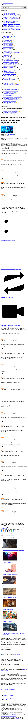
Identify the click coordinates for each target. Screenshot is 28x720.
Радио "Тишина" (10, 102)
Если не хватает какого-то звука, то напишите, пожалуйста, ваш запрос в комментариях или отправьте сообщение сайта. (12, 660)
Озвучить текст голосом (11, 29)
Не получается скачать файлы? (8, 689)
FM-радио (8, 75)
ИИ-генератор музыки (11, 28)
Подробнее (18, 718)
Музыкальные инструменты (12, 52)
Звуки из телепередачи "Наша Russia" (13, 108)
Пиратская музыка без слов (10, 597)
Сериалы (7, 56)
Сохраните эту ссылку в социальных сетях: (11, 529)
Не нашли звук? (12, 84)
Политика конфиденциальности (8, 716)
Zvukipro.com (15, 714)
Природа (8, 43)
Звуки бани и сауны (8, 609)
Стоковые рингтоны (10, 67)
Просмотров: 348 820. (6, 649)
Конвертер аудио (12, 15)
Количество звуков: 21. (6, 135)
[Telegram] (5, 531)
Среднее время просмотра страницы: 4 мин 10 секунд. (14, 138)
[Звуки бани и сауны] (9, 606)
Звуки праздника (7, 621)
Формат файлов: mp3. (6, 139)
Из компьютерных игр (11, 63)
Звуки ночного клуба (8, 562)
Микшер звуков (11, 89)
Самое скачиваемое (8, 3)
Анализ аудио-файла (11, 98)
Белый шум (9, 22)
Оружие (7, 51)
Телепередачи (9, 58)
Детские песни (10, 76)
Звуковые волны (10, 91)
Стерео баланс (10, 103)
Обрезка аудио (9, 13)
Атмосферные (9, 36)
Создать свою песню (12, 26)
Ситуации (8, 48)
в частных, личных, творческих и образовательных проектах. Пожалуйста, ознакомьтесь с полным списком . (14, 668)
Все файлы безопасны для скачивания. (10, 664)
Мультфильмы (9, 53)
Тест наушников (12, 20)
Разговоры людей (10, 72)
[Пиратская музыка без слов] (9, 595)
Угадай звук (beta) (9, 92)
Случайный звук (7, 4)
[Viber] (9, 531)
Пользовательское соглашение (10, 696)
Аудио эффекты (9, 66)
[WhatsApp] (11, 531)
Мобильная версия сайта (9, 698)
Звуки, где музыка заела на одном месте (13, 585)
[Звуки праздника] (10, 618)
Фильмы (7, 55)
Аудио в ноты (8, 25)
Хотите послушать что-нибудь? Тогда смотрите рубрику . (13, 534)
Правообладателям (8, 695)
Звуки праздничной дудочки (10, 574)
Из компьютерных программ (12, 64)
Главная (5, 1)
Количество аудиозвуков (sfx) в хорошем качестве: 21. (14, 644)
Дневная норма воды (12, 112)
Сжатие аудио (10, 21)
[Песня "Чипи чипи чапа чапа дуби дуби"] (10, 547)
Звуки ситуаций (10, 134)
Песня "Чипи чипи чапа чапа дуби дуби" (13, 550)
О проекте (5, 699)
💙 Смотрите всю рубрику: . (11, 654)
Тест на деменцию (11, 24)
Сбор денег (10, 83)
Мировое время (9, 113)
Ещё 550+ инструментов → (7, 327)
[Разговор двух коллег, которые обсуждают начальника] (10, 631)
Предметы (8, 44)
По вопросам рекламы (12, 111)
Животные (8, 38)
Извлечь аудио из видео (11, 18)
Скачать (2, 159)
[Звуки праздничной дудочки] (9, 571)
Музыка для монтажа (11, 70)
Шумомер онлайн (11, 17)
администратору (15, 661)
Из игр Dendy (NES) (10, 62)
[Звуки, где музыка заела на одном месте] (9, 583)
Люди (7, 37)
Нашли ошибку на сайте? (7, 687)
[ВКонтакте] (1, 531)
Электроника (9, 49)
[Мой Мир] (13, 531)
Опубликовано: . (5, 647)
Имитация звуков (9, 93)
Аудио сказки (9, 79)
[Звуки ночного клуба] (10, 560)
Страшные (8, 34)
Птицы (7, 41)
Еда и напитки (9, 45)
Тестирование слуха (12, 97)
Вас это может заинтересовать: (8, 537)
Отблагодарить (4, 528)
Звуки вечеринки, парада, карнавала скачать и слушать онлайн (14, 120)
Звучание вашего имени (12, 99)
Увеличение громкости (11, 14)
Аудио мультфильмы (11, 80)
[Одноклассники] (3, 531)
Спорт (7, 59)
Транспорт (8, 47)
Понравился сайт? (5, 524)
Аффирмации (9, 74)
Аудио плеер (9, 101)
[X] (7, 531)
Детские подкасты (11, 78)
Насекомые (8, 40)
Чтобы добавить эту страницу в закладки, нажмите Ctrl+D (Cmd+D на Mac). (13, 684)
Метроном (8, 95)
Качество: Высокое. (5, 136)
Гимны (7, 71)
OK (22, 718)
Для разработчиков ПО (11, 60)
